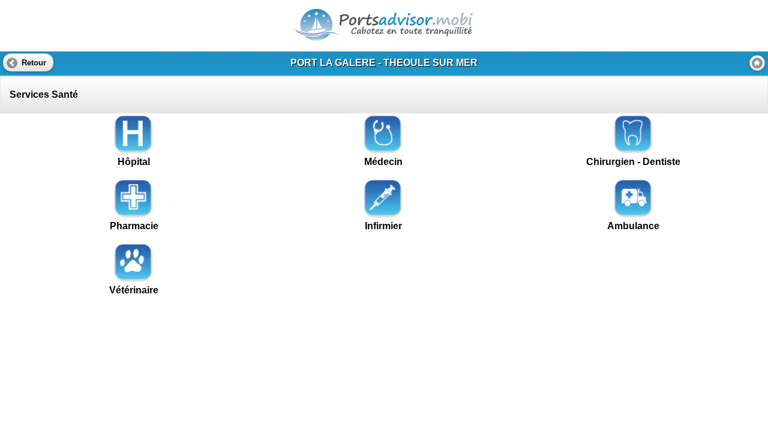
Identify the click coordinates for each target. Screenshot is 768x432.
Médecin (383, 162)
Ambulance (633, 226)
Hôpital (134, 162)
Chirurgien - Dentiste (633, 162)
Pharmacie (134, 226)
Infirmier (383, 226)
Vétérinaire (133, 290)
